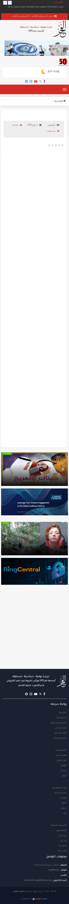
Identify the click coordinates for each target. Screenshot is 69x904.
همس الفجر (61, 755)
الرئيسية (63, 713)
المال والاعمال (60, 733)
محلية (64, 808)
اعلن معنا (62, 851)
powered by (26, 899)
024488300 (53, 870)
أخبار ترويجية (61, 750)
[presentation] (5, 3)
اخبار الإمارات (61, 718)
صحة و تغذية (61, 793)
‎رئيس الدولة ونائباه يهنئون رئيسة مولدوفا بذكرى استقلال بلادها (35, 7)
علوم (64, 776)
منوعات (63, 798)
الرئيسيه (59, 101)
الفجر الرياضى (61, 728)
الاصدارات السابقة (59, 825)
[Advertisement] (34, 185)
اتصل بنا (63, 846)
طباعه (15, 125)
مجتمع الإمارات (60, 738)
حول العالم (62, 760)
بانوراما (63, 766)
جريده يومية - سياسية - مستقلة (36, 29)
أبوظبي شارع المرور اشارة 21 (46, 865)
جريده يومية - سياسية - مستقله (31, 681)
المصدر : (51, 125)
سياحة (64, 771)
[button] (63, 469)
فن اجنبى (63, 836)
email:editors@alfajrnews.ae (37, 880)
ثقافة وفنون (61, 830)
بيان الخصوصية (59, 788)
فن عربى (63, 841)
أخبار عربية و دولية (59, 723)
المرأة (64, 803)
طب (65, 813)
